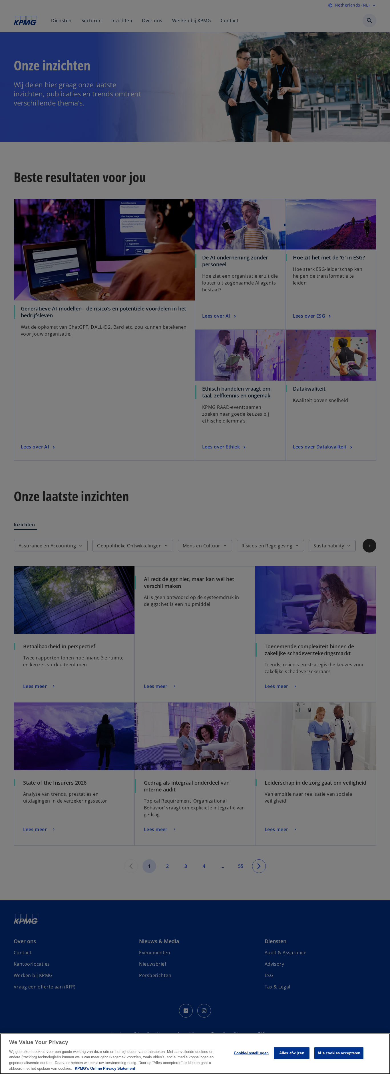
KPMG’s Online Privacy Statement (105, 1068)
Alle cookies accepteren (338, 1053)
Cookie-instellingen (251, 1053)
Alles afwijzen (291, 1053)
